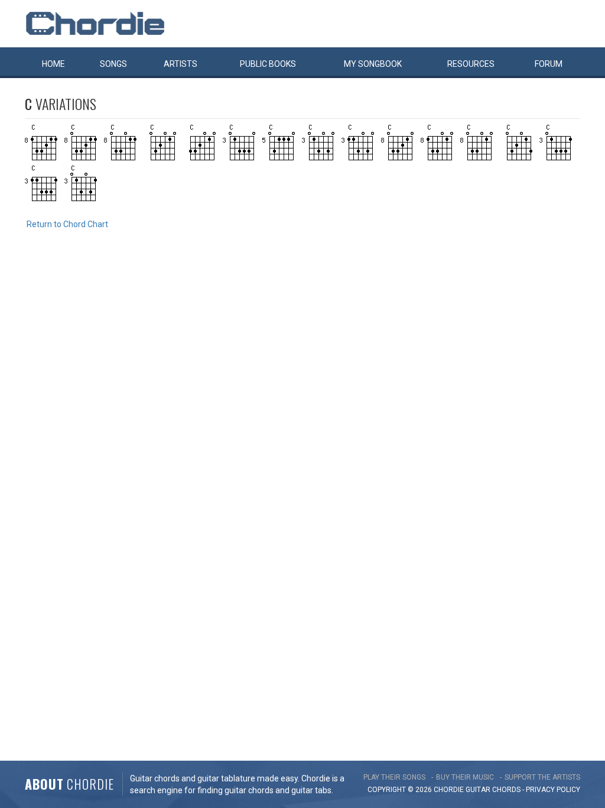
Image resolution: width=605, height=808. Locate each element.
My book (373, 64)
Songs (113, 64)
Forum (548, 64)
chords (506, 790)
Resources (471, 64)
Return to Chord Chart (67, 224)
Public (268, 64)
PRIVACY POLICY (553, 790)
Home (53, 64)
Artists (180, 64)
